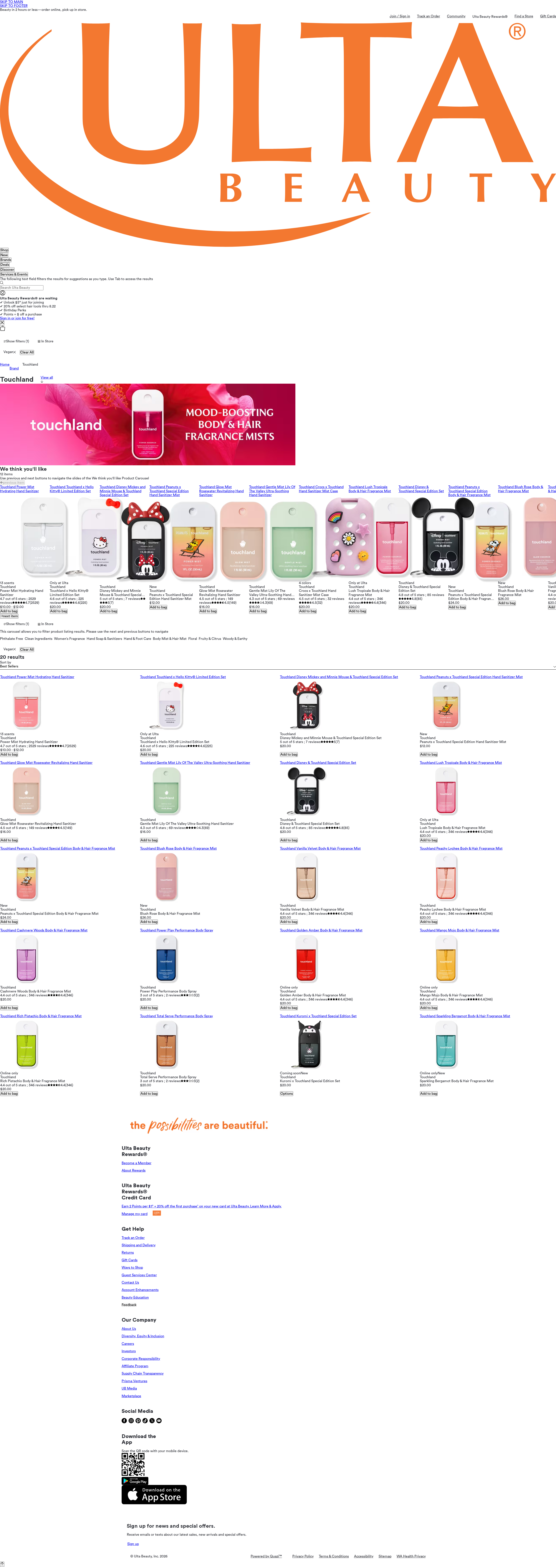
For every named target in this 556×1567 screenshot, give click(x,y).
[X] (2, 322)
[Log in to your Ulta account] (2, 294)
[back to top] (2, 1564)
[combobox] (278, 666)
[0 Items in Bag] (278, 329)
